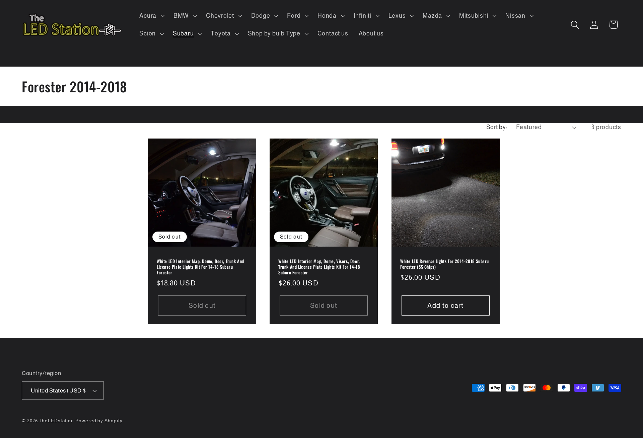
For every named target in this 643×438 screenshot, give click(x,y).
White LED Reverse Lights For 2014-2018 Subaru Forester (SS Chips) (444, 264)
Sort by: (496, 127)
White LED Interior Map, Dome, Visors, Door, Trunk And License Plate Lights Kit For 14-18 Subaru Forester (319, 267)
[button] (151, 16)
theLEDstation (57, 420)
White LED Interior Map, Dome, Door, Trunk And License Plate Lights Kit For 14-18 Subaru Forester (200, 267)
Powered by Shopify (98, 420)
